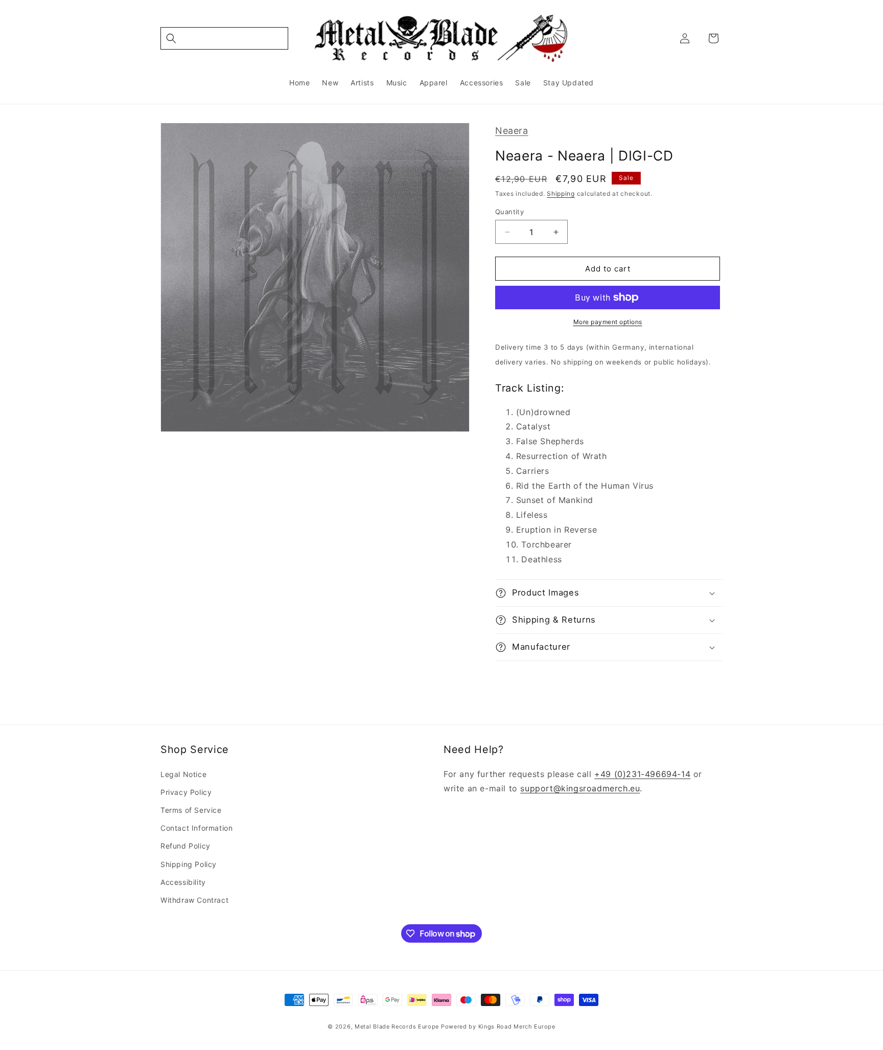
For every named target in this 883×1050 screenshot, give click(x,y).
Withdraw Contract (194, 900)
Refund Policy (185, 845)
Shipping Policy (188, 864)
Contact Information (196, 828)
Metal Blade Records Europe (397, 1026)
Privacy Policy (186, 792)
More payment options (607, 322)
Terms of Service (191, 810)
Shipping (561, 193)
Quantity (509, 212)
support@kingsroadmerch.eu (580, 788)
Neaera (511, 130)
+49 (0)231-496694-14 (642, 774)
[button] (224, 38)
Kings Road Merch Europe (516, 1026)
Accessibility (183, 882)
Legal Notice (183, 774)
